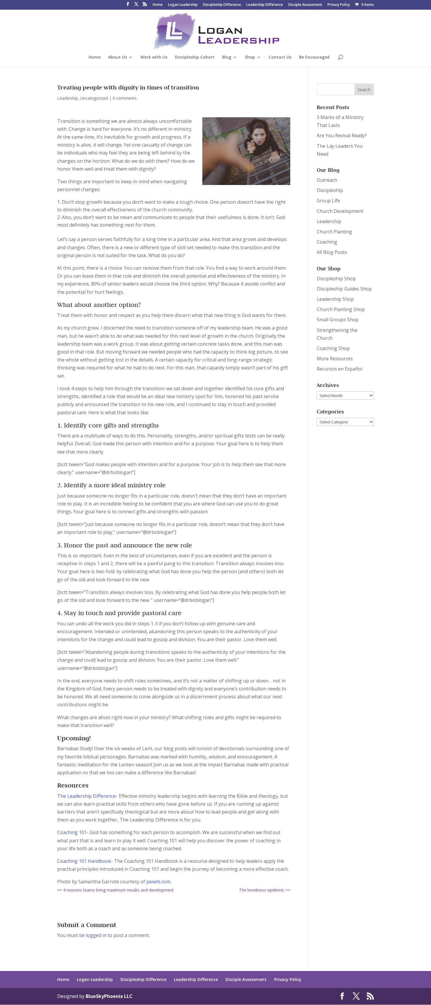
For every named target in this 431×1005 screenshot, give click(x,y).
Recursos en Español (339, 369)
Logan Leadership (183, 5)
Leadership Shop (335, 299)
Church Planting (334, 231)
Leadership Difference (264, 5)
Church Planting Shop (341, 309)
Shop (250, 57)
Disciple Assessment (305, 5)
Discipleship (330, 190)
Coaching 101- (73, 832)
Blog (226, 57)
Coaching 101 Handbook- (85, 861)
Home (158, 5)
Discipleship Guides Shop (344, 289)
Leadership (67, 98)
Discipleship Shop (336, 278)
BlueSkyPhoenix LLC (109, 996)
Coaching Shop (333, 348)
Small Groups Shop (338, 319)
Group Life (328, 200)
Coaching (327, 242)
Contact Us (280, 57)
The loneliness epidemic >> (264, 890)
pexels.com (158, 881)
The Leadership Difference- (87, 796)
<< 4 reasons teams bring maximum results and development (115, 890)
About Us (117, 57)
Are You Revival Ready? (342, 135)
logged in (96, 935)
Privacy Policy (339, 5)
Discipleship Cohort (195, 57)
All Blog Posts (332, 252)
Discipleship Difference (222, 5)
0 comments (125, 98)
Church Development (340, 211)
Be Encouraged (314, 57)
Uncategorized (94, 98)
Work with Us (153, 57)
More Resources (335, 358)
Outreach (327, 180)
